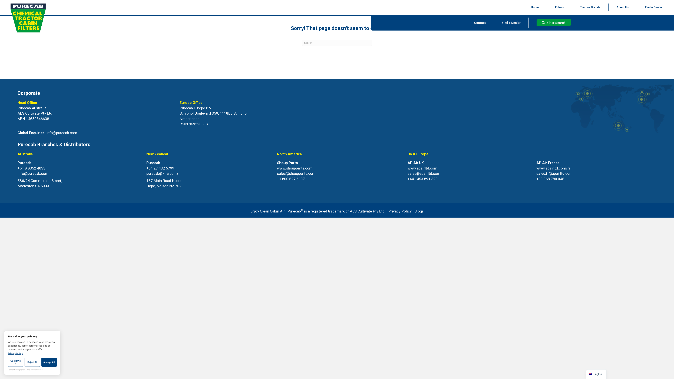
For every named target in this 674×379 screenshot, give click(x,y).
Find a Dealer (653, 7)
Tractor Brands (590, 7)
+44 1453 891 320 (423, 179)
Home (535, 7)
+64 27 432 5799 (160, 168)
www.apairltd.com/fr (553, 168)
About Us (623, 7)
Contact (480, 23)
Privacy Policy (400, 211)
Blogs (419, 211)
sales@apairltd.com (424, 173)
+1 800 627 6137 (291, 179)
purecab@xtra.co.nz (162, 173)
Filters (559, 7)
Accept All (49, 362)
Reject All (32, 362)
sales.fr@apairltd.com (554, 173)
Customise (15, 362)
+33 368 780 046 (550, 179)
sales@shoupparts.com (296, 173)
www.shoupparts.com (294, 168)
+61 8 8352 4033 (31, 168)
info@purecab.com (61, 133)
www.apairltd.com (422, 168)
